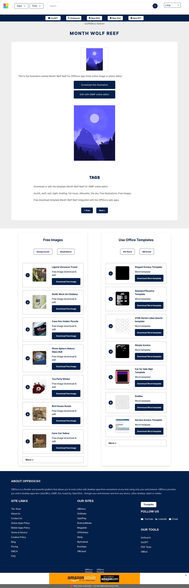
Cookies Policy (18, 537)
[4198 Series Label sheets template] (123, 331)
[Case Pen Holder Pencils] (40, 335)
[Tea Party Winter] (40, 392)
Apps (19, 6)
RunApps (81, 546)
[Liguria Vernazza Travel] (40, 280)
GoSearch (146, 537)
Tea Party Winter (61, 379)
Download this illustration (94, 84)
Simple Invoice (143, 345)
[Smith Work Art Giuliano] (40, 308)
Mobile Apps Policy (20, 528)
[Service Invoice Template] (123, 432)
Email (175, 519)
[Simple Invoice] (123, 357)
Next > (102, 210)
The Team (16, 509)
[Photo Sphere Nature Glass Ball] (40, 364)
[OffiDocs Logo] (6, 6)
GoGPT (144, 542)
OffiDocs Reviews (88, 570)
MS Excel (147, 251)
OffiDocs (81, 509)
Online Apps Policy (20, 523)
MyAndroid (82, 542)
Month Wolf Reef (94, 33)
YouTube (148, 519)
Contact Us (16, 518)
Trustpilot (149, 504)
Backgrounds (43, 251)
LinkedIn (162, 519)
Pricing (14, 546)
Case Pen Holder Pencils (65, 321)
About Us (15, 513)
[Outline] (123, 408)
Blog (13, 542)
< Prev (87, 210)
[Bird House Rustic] (40, 420)
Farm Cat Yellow (60, 433)
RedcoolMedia (84, 523)
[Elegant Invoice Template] (123, 279)
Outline (139, 396)
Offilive (144, 552)
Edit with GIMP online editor (94, 94)
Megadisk (82, 528)
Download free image (66, 281)
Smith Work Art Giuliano (65, 294)
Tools (34, 6)
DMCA (14, 551)
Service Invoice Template (148, 420)
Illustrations (66, 251)
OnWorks (81, 513)
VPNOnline (82, 532)
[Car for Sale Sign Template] (123, 382)
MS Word (127, 251)
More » (29, 459)
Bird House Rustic (61, 406)
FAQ (13, 556)
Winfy (80, 537)
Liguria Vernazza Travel (64, 267)
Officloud (81, 551)
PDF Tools (146, 547)
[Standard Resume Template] (123, 304)
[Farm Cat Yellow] (40, 447)
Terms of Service (19, 532)
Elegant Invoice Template (148, 267)
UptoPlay (81, 518)
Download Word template (149, 278)
